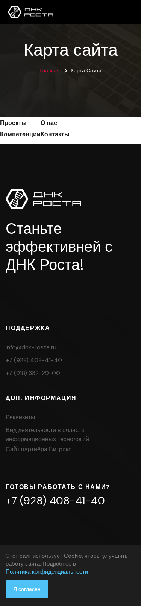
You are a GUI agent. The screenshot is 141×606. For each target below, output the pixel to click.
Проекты (13, 123)
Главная (49, 70)
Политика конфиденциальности (47, 572)
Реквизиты (20, 417)
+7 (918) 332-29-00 (33, 373)
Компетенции (20, 134)
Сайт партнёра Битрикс (38, 449)
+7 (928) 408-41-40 (34, 360)
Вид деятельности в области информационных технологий (47, 434)
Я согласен (27, 589)
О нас (49, 123)
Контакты (55, 134)
